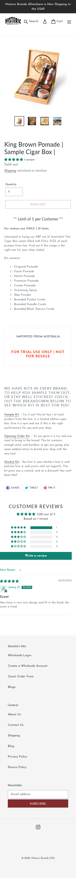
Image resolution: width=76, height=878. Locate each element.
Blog (11, 746)
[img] (9, 581)
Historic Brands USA (43, 858)
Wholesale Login (19, 655)
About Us (14, 714)
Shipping (10, 170)
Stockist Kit (11, 462)
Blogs (12, 687)
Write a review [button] (36, 555)
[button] (14, 159)
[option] (19, 121)
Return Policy (17, 767)
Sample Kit (11, 414)
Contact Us (16, 725)
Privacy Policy (17, 756)
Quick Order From (21, 676)
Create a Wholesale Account (28, 666)
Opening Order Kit (17, 436)
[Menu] (69, 21)
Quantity (10, 184)
